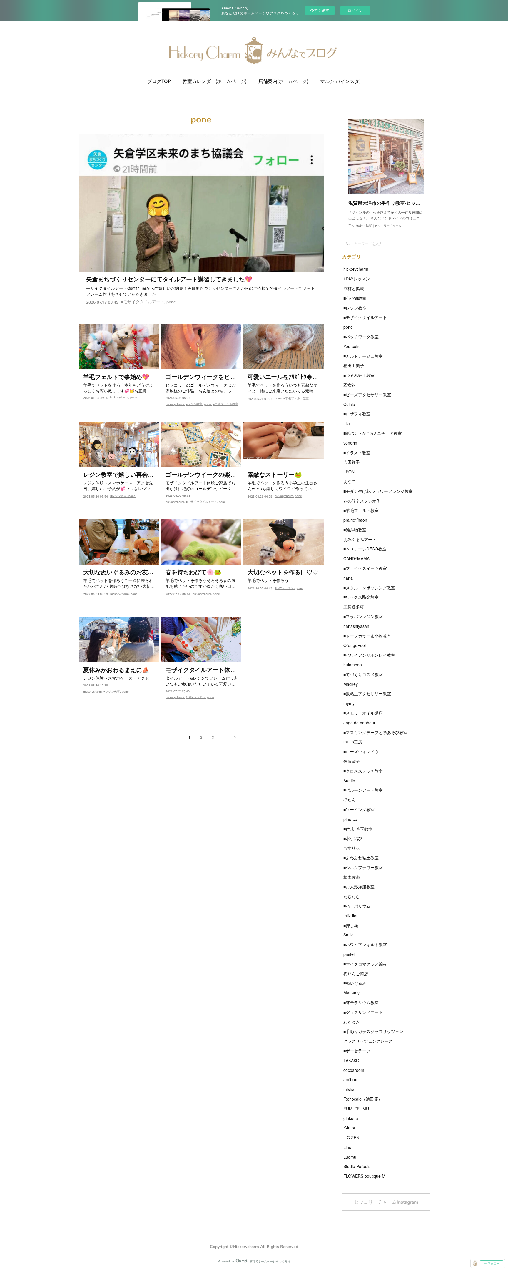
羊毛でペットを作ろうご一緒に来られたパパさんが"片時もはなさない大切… (119, 583)
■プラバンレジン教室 (363, 616)
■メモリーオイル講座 (363, 713)
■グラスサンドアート (363, 1012)
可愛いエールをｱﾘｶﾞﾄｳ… (283, 377)
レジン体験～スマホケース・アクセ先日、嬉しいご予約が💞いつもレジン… (118, 485)
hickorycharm (119, 397)
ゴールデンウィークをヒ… (201, 377)
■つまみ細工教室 (359, 375)
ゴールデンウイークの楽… (201, 475)
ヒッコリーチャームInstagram (386, 1202)
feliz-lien (351, 916)
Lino (347, 1147)
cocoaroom (353, 1070)
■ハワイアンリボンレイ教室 (369, 655)
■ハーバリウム (356, 906)
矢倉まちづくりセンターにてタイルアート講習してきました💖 (169, 279)
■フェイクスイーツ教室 (365, 568)
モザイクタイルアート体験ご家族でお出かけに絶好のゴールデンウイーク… (200, 485)
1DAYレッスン (284, 588)
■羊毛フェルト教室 (225, 404)
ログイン (355, 10)
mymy (349, 703)
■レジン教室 (194, 404)
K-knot (349, 1128)
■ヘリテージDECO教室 (364, 549)
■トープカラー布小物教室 (367, 636)
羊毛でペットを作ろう (268, 580)
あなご (349, 481)
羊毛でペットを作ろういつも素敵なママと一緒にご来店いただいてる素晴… (282, 388)
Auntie (349, 780)
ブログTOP (159, 81)
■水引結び (352, 838)
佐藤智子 (351, 761)
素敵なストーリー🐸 (275, 475)
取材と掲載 (353, 288)
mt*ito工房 (352, 742)
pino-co (350, 819)
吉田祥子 (351, 462)
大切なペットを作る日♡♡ (283, 572)
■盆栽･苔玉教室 (357, 829)
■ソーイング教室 (359, 809)
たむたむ (351, 896)
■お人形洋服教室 (359, 886)
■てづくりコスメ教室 (363, 674)
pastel (349, 954)
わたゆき (351, 1022)
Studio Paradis (356, 1166)
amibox (350, 1079)
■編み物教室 (354, 530)
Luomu (349, 1157)
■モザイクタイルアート (142, 302)
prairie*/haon (355, 520)
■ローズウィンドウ (361, 751)
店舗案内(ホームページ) (283, 81)
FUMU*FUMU (356, 1109)
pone (171, 302)
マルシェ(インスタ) (340, 81)
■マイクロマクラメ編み (365, 964)
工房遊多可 (353, 607)
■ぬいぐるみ (354, 983)
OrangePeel (354, 645)
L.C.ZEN (351, 1137)
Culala (349, 404)
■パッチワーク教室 (361, 337)
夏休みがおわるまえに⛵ (116, 670)
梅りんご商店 (355, 973)
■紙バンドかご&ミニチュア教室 (372, 433)
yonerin (350, 443)
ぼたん (349, 800)
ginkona (350, 1118)
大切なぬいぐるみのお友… (118, 572)
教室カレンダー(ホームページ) (215, 81)
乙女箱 (349, 385)
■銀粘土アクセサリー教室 (367, 693)
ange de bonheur (359, 723)
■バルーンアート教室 (363, 790)
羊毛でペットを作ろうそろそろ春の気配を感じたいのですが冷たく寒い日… (200, 583)
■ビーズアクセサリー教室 (367, 394)
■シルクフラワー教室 (363, 867)
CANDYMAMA (356, 558)
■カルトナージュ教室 (363, 356)
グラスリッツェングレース (368, 1041)
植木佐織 (351, 877)
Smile (348, 935)
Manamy (351, 993)
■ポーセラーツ (356, 1051)
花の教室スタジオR (361, 501)
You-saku (352, 346)
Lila (346, 423)
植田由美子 (353, 365)
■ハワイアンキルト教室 (365, 944)
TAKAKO (351, 1060)
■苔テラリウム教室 (361, 1002)
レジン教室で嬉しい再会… (118, 475)
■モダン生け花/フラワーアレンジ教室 (378, 491)
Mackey (350, 684)
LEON (349, 472)
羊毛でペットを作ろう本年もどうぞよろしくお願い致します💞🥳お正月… (118, 388)
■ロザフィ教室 (356, 414)
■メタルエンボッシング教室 (369, 587)
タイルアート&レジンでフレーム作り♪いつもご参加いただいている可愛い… (201, 681)
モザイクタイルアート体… (201, 670)
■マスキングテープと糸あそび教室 (375, 732)
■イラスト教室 (356, 452)
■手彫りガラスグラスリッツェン (373, 1031)
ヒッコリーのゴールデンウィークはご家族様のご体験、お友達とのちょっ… (200, 388)
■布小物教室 (354, 298)
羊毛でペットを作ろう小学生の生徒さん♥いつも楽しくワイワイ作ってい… (282, 485)
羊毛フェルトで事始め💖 (116, 377)
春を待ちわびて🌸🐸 (193, 572)
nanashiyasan (356, 626)
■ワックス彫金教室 (361, 597)
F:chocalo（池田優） (362, 1099)
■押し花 (350, 925)
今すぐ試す (319, 10)
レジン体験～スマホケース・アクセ (116, 678)
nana (348, 578)
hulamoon (352, 665)
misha (349, 1089)
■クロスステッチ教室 (363, 771)
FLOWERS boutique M (364, 1176)
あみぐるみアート (359, 539)
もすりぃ (351, 848)
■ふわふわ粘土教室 (361, 858)
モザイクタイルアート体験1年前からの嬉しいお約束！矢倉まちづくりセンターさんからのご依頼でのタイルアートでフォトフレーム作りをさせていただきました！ (200, 291)
